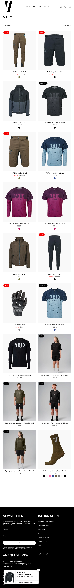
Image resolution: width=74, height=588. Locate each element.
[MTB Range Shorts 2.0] (54, 50)
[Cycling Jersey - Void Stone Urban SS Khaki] (19, 401)
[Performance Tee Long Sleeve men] (19, 353)
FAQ (39, 533)
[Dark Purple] (19, 229)
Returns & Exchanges (46, 522)
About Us (41, 529)
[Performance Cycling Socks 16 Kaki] (54, 449)
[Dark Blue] (55, 178)
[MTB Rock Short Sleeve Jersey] (54, 101)
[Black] (55, 77)
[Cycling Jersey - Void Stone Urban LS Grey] (54, 401)
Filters (8, 25)
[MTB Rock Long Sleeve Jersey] (54, 151)
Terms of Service (18, 548)
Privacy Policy (7, 548)
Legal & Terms (43, 537)
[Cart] (70, 6)
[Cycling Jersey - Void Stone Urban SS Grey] (54, 353)
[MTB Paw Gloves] (19, 303)
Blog (40, 545)
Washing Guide (44, 526)
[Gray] (19, 330)
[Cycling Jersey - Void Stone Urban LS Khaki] (19, 449)
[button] (27, 6)
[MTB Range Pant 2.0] (19, 50)
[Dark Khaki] (19, 77)
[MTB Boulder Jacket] (19, 101)
